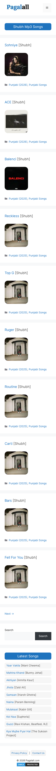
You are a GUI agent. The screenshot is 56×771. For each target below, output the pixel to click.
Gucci (26, 724)
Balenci (17, 159)
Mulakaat (19, 709)
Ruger (16, 330)
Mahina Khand (24, 672)
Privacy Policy (19, 753)
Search (9, 630)
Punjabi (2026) (18, 84)
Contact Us (38, 753)
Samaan (21, 694)
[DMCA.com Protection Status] (28, 766)
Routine (18, 387)
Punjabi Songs (38, 84)
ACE (15, 102)
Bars (15, 500)
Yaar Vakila (23, 665)
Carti (15, 444)
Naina (20, 702)
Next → (9, 613)
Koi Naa (18, 716)
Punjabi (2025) (18, 198)
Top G (16, 273)
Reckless (19, 216)
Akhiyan (20, 680)
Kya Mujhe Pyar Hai (26, 733)
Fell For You (21, 557)
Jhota (16, 687)
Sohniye (18, 45)
